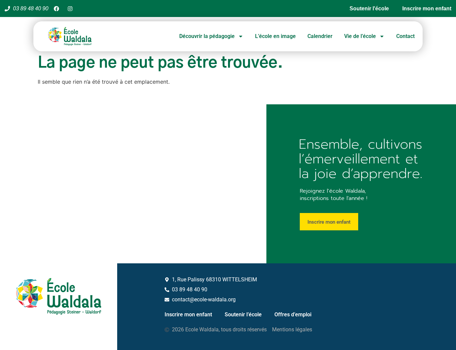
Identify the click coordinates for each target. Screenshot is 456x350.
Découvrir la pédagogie (207, 36)
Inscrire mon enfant (188, 314)
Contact (405, 36)
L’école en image (275, 36)
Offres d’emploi (292, 314)
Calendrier (319, 36)
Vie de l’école (360, 36)
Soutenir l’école (243, 314)
